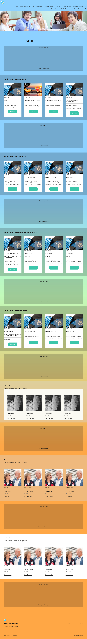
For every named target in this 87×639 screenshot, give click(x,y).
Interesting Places (23, 6)
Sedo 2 (84, 9)
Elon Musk (7, 177)
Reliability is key (70, 177)
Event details (11, 418)
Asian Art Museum (30, 177)
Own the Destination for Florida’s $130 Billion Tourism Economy (48, 6)
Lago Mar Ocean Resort (52, 177)
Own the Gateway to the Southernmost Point (75, 6)
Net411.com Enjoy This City (33, 100)
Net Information (9, 2)
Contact (16, 6)
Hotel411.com (80, 635)
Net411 (30, 6)
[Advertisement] (43, 58)
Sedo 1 (79, 9)
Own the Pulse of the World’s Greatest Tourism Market (64, 9)
